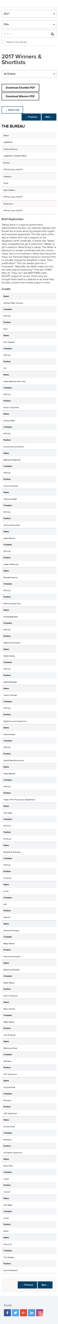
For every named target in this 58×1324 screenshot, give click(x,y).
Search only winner (16, 42)
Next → (49, 117)
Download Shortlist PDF (20, 87)
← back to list (12, 110)
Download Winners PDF (20, 96)
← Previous (31, 117)
